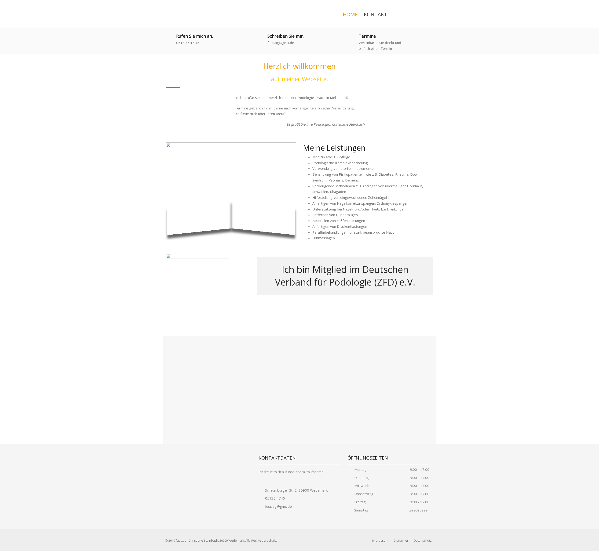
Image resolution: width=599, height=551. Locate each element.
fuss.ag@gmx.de (278, 506)
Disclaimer (401, 540)
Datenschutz (423, 540)
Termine (367, 36)
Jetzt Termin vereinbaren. (390, 315)
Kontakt (375, 14)
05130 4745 (274, 498)
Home (350, 14)
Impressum (380, 540)
